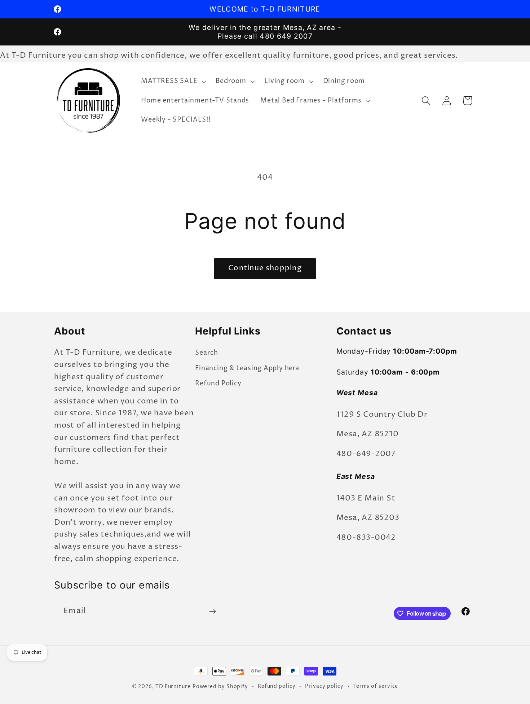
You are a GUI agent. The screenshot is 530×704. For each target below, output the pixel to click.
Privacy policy (324, 686)
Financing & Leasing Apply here (247, 367)
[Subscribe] (212, 611)
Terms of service (375, 686)
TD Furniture (173, 686)
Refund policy (277, 686)
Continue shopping (265, 268)
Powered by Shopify (220, 686)
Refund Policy (218, 383)
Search (206, 352)
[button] (173, 81)
